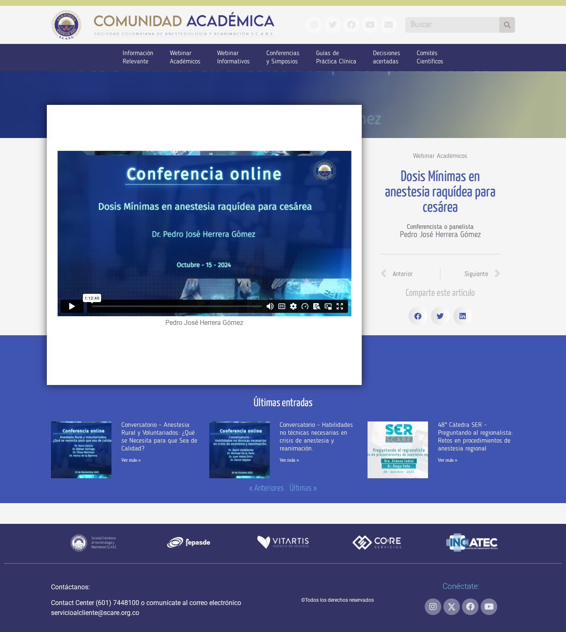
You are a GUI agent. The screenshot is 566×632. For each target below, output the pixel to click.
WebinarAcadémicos (185, 57)
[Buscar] (507, 25)
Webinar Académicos (440, 156)
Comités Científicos (430, 57)
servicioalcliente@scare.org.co (95, 613)
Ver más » (131, 460)
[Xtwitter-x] (451, 606)
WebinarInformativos (233, 57)
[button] (418, 316)
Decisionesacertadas (386, 57)
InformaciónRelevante (138, 57)
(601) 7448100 (117, 603)
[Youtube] (489, 606)
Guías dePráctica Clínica (336, 57)
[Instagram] (433, 606)
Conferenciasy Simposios (283, 57)
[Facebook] (470, 606)
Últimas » (303, 488)
